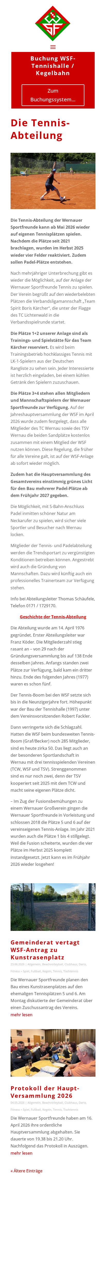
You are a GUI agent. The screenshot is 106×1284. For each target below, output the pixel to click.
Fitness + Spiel (20, 971)
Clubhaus (71, 964)
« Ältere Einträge (26, 1171)
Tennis (57, 971)
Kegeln (46, 971)
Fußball (36, 971)
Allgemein (34, 964)
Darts (82, 964)
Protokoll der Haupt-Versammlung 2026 (45, 1091)
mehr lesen (21, 1015)
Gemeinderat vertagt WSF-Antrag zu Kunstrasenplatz (45, 949)
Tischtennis (70, 971)
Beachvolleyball (52, 964)
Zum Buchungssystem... (52, 95)
